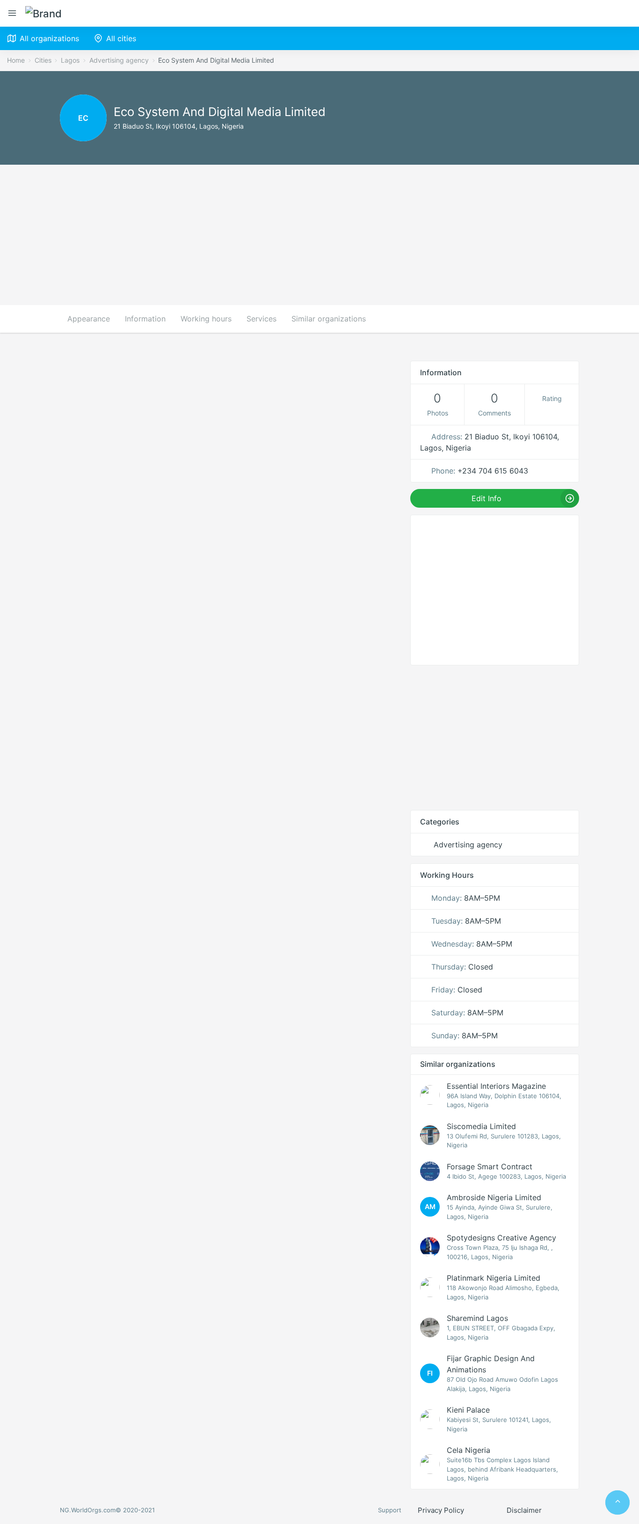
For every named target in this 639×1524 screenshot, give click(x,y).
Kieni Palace (468, 1410)
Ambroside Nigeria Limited (494, 1197)
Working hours (206, 318)
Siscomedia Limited (481, 1126)
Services (261, 318)
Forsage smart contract (489, 1166)
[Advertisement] (319, 234)
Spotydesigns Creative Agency (501, 1237)
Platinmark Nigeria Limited (493, 1278)
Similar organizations (328, 318)
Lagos (70, 60)
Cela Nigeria (468, 1450)
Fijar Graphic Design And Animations (491, 1364)
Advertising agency (119, 60)
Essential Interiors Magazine (496, 1086)
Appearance (88, 318)
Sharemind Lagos (477, 1318)
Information (145, 318)
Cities (43, 60)
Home (16, 60)
